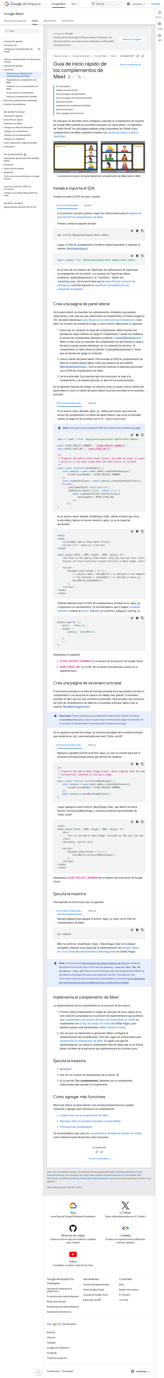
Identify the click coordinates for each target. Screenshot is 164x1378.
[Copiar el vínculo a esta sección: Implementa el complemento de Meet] (122, 998)
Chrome (51, 1337)
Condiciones (53, 1371)
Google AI (52, 1353)
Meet (68, 1069)
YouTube (123, 1300)
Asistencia (67, 20)
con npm (136, 428)
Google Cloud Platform (58, 1348)
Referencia (50, 20)
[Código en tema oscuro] (137, 230)
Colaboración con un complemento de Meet (84, 1115)
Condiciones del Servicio (59, 1312)
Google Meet (58, 3)
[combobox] (106, 4)
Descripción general (15, 20)
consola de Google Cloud (95, 1295)
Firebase (51, 1342)
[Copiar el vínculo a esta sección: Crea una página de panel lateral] (113, 304)
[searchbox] (21, 31)
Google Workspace (81, 56)
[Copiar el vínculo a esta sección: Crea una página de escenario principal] (124, 683)
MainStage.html (107, 951)
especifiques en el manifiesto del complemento (108, 319)
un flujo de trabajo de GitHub (95, 1023)
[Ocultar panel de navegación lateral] (38, 1372)
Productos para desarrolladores (63, 1296)
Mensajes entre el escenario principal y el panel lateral (90, 1121)
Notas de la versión (56, 1301)
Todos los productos (57, 1358)
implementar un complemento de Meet (81, 1040)
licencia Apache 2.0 (115, 1175)
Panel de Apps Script (93, 1289)
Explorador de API (92, 1300)
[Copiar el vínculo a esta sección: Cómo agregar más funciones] (108, 1097)
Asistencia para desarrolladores (63, 1306)
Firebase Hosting (115, 1027)
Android (51, 1332)
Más (74, 3)
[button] (21, 66)
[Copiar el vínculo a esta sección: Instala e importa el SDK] (98, 189)
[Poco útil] (142, 56)
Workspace (32, 4)
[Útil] (137, 56)
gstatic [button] (88, 205)
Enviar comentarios (130, 64)
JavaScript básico (118, 132)
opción (90, 610)
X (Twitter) (124, 1295)
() (127, 337)
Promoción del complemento (76, 1126)
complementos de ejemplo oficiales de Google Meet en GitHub (100, 1019)
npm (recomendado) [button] (67, 205)
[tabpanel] (99, 251)
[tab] (67, 205)
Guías (35, 20)
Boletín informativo (129, 1289)
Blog (121, 1284)
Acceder (155, 4)
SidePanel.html (87, 951)
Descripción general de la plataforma (59, 1290)
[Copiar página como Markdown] (79, 77)
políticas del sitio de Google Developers (89, 1178)
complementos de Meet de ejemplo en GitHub (116, 1133)
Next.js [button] (92, 403)
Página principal (60, 56)
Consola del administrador (96, 1284)
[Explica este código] (132, 230)
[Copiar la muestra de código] (142, 230)
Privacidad (67, 1371)
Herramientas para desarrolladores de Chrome (105, 963)
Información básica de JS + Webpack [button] (71, 403)
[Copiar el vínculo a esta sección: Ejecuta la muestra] (89, 894)
